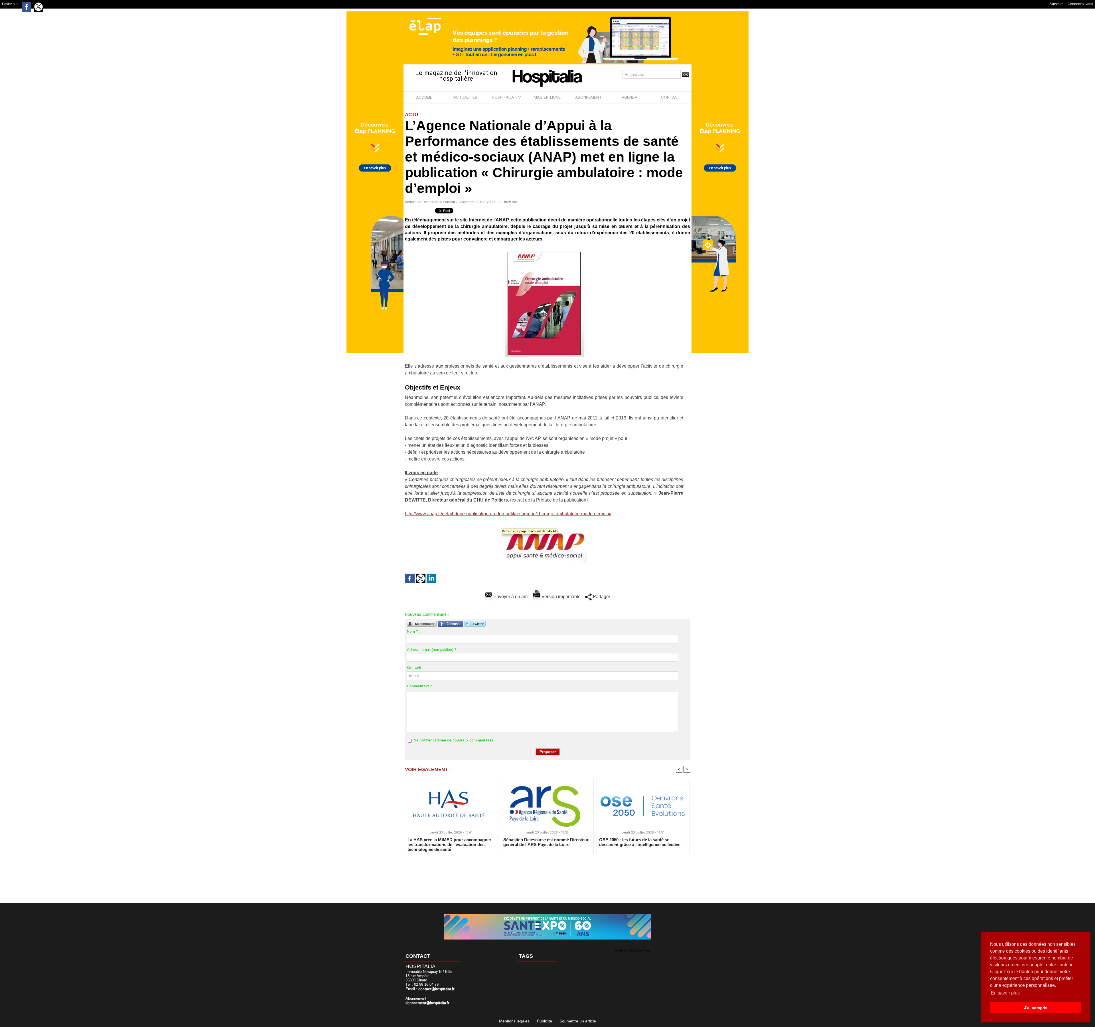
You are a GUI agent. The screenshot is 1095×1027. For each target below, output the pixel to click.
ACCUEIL (424, 97)
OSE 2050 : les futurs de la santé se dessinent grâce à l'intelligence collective (639, 842)
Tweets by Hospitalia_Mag (632, 950)
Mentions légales (515, 1021)
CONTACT (670, 97)
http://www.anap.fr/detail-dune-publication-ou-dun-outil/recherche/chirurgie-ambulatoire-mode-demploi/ (508, 513)
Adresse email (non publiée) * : (432, 650)
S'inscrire (1056, 4)
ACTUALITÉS (465, 97)
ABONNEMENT (588, 97)
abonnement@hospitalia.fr (427, 1003)
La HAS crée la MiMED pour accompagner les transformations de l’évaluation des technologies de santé (449, 844)
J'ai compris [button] (1035, 1007)
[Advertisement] (547, 874)
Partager (601, 596)
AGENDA (629, 97)
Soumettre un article (577, 1021)
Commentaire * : (421, 686)
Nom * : (413, 631)
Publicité (545, 1021)
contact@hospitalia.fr (436, 989)
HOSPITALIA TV (506, 97)
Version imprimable (560, 596)
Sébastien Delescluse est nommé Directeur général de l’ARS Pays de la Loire (546, 842)
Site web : (415, 668)
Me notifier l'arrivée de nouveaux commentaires (453, 740)
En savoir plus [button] (1005, 993)
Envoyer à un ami (510, 596)
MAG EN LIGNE (547, 97)
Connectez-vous (1080, 4)
